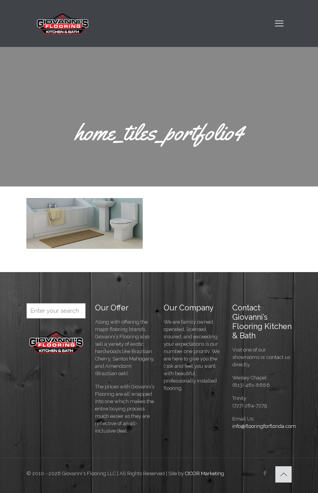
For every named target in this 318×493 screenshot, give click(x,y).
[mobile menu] (279, 23)
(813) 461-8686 (251, 385)
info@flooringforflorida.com (264, 426)
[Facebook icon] (265, 473)
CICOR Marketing (204, 473)
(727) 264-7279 (249, 406)
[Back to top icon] (283, 474)
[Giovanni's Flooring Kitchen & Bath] (63, 23)
